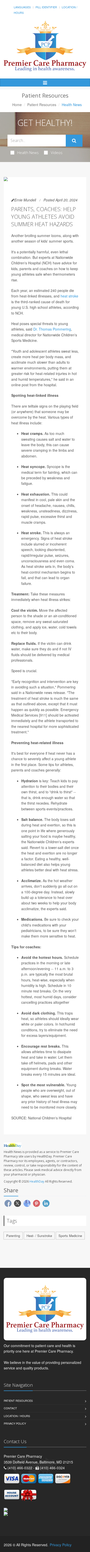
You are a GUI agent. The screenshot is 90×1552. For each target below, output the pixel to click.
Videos (56, 152)
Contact (10, 1408)
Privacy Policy (15, 1423)
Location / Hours (17, 1416)
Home (17, 104)
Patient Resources (41, 104)
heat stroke (69, 295)
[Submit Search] (74, 141)
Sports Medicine (70, 1235)
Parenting (13, 1235)
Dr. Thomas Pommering (52, 329)
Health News (28, 152)
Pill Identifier (46, 7)
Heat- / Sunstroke (39, 1235)
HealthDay (37, 1181)
